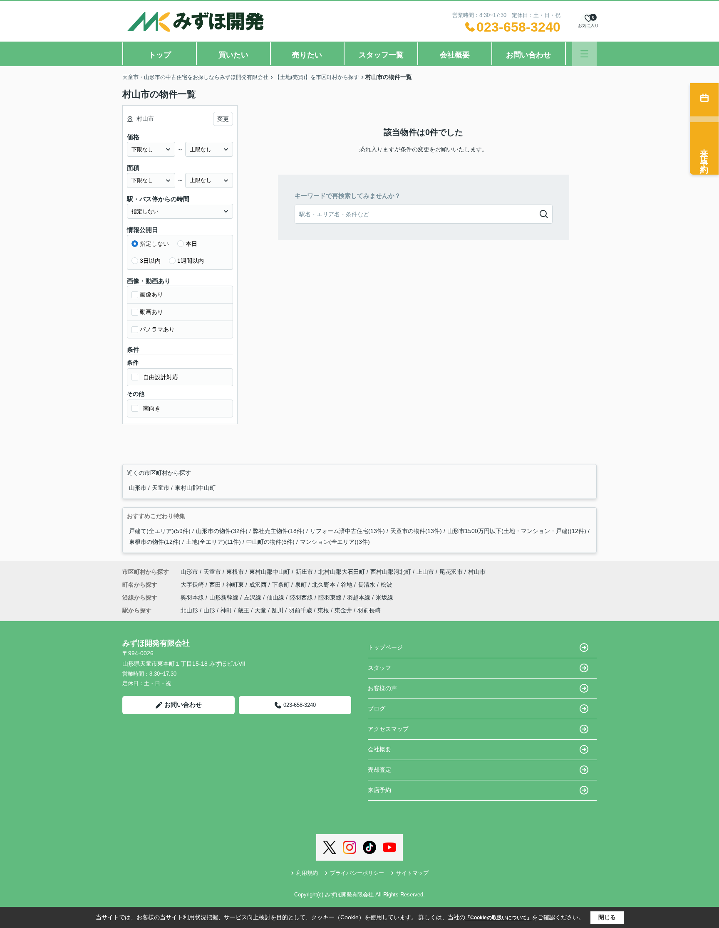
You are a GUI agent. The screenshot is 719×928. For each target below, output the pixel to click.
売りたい (307, 55)
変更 (223, 119)
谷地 (347, 584)
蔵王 (243, 610)
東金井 (343, 610)
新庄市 (304, 571)
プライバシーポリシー (357, 873)
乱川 (277, 610)
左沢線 (253, 597)
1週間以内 (190, 260)
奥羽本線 (193, 597)
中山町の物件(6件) (270, 541)
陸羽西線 (302, 597)
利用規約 (307, 873)
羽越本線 (359, 597)
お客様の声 (382, 688)
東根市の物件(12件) (155, 541)
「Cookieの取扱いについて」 (498, 918)
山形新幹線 (224, 597)
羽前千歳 (300, 610)
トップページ (385, 647)
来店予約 (379, 790)
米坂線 (384, 597)
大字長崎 (193, 584)
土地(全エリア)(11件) (213, 541)
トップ (160, 55)
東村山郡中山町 (195, 487)
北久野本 (324, 584)
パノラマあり (157, 329)
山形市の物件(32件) (222, 531)
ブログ (376, 708)
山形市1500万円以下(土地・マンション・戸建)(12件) (516, 531)
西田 (216, 584)
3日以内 (150, 260)
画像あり (151, 294)
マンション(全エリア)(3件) (335, 541)
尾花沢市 (451, 571)
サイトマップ (412, 873)
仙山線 (276, 597)
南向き (152, 408)
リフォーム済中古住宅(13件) (347, 531)
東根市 (235, 571)
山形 (209, 610)
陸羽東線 (330, 597)
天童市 (161, 487)
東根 (323, 610)
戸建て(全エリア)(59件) (160, 531)
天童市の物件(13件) (416, 531)
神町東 (235, 584)
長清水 (367, 584)
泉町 (301, 584)
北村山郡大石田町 (341, 571)
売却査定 (379, 769)
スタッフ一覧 (381, 55)
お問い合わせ (528, 55)
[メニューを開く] (584, 54)
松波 (386, 584)
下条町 (281, 584)
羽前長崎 (369, 610)
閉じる (607, 917)
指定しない (154, 243)
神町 (226, 610)
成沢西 (258, 584)
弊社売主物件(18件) (279, 531)
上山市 (425, 571)
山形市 (138, 487)
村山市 (477, 571)
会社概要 (455, 55)
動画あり (151, 312)
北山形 (189, 610)
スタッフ (379, 667)
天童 (260, 610)
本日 (191, 243)
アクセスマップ (388, 729)
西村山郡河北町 (390, 571)
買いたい (233, 55)
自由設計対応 (160, 377)
